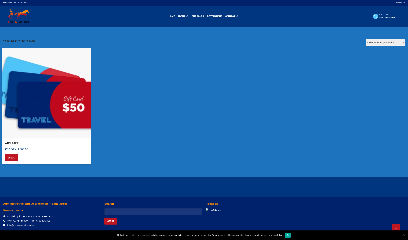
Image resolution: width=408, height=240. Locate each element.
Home (171, 16)
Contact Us (231, 16)
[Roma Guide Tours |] (18, 16)
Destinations (214, 16)
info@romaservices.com (21, 225)
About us (183, 16)
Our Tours (198, 16)
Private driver (9, 3)
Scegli (11, 158)
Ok (287, 235)
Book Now (23, 3)
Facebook (400, 3)
